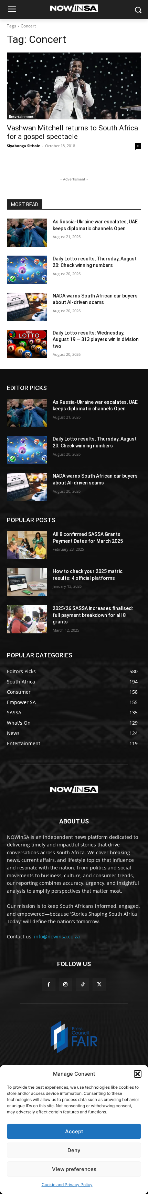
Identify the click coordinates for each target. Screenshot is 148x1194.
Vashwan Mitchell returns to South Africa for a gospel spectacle (72, 132)
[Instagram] (65, 984)
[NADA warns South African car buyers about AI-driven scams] (27, 307)
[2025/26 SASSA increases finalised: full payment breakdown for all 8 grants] (27, 619)
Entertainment (21, 116)
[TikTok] (82, 984)
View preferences (74, 1169)
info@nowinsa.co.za (57, 936)
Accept (74, 1131)
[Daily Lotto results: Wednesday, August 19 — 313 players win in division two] (27, 344)
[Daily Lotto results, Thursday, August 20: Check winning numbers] (27, 270)
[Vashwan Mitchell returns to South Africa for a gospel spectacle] (74, 85)
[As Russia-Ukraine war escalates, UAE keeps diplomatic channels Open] (27, 233)
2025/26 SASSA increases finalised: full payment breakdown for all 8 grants (93, 615)
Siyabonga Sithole (23, 145)
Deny (74, 1150)
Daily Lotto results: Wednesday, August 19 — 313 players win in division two (96, 339)
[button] (137, 1073)
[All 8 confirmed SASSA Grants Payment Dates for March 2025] (27, 545)
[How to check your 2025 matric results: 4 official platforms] (27, 582)
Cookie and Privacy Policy (67, 1184)
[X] (99, 984)
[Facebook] (48, 984)
